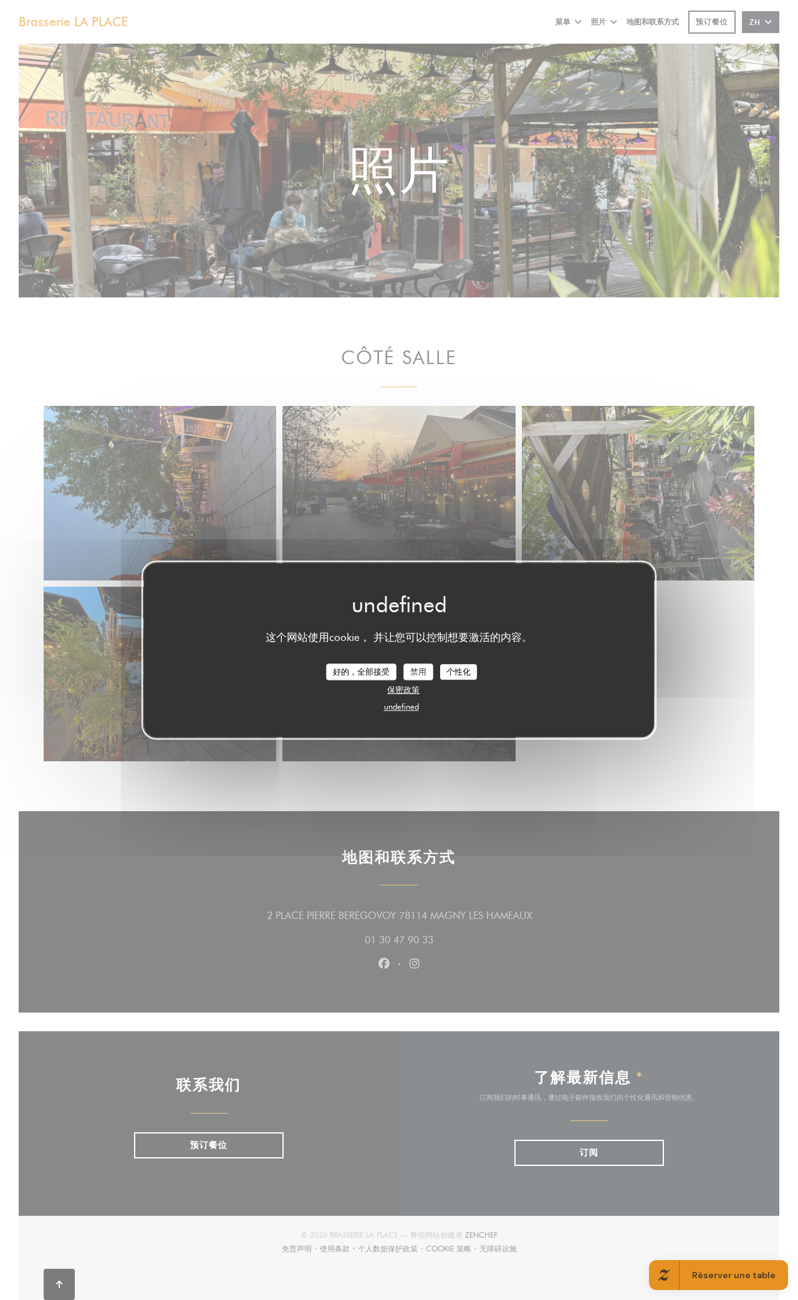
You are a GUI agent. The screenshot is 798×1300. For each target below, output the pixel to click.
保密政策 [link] (403, 690)
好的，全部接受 (361, 671)
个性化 (458, 671)
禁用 (418, 671)
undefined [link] (401, 706)
